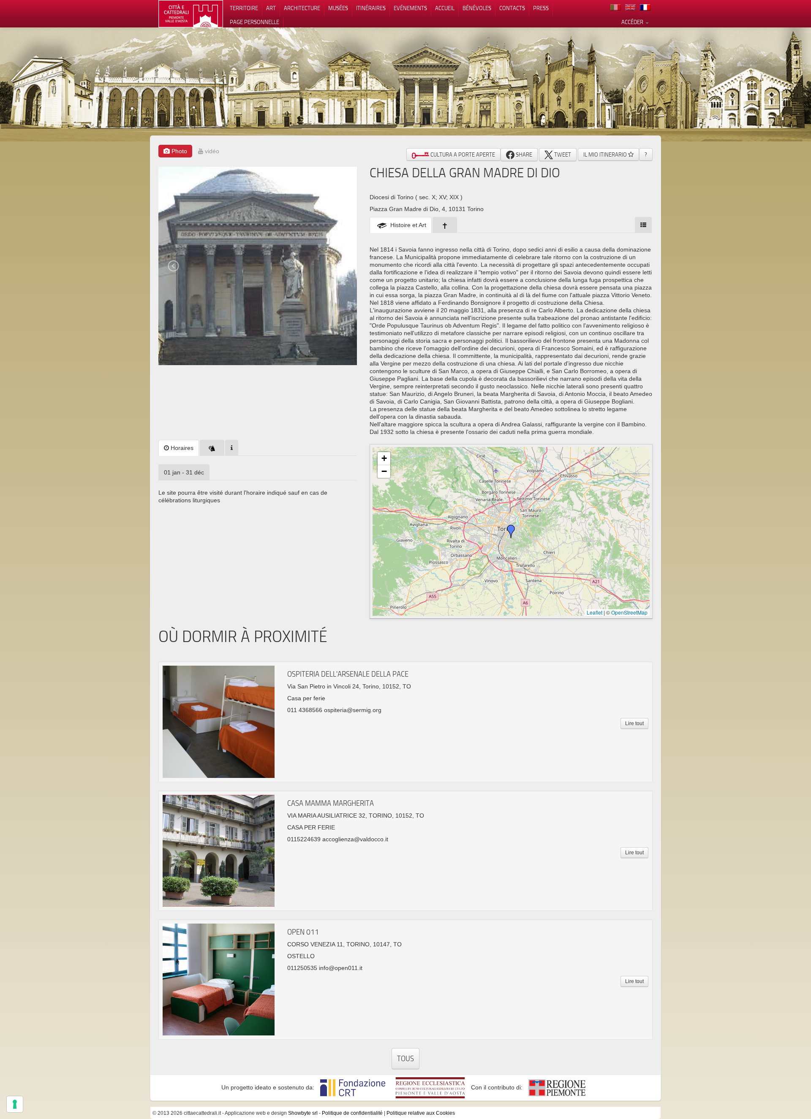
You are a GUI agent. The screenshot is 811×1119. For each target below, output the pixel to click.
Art (271, 8)
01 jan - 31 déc (184, 472)
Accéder (633, 22)
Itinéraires (371, 8)
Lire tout (634, 723)
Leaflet (594, 612)
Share (523, 154)
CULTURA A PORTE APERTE (462, 154)
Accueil (444, 8)
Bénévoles (477, 8)
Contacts (512, 8)
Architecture (302, 8)
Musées (338, 8)
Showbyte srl (303, 1113)
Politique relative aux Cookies (420, 1113)
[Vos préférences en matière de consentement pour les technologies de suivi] (15, 1104)
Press (541, 8)
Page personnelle (254, 22)
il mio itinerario (605, 154)
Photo (178, 151)
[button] (511, 531)
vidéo (211, 151)
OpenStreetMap (629, 612)
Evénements (410, 8)
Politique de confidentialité (352, 1113)
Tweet (562, 154)
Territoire (244, 8)
